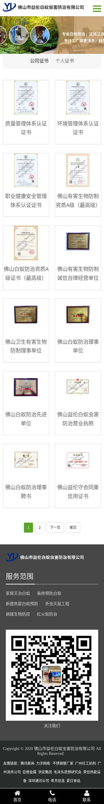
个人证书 (64, 60)
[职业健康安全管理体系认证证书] (26, 170)
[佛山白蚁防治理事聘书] (26, 461)
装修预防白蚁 (49, 593)
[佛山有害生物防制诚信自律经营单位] (78, 243)
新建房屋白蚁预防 (22, 603)
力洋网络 (43, 764)
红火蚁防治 (47, 614)
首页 (17, 799)
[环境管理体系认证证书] (78, 97)
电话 (52, 799)
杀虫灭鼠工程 (57, 603)
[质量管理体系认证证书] (26, 97)
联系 (87, 799)
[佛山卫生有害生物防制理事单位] (26, 316)
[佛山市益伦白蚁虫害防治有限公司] (43, 7)
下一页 (55, 528)
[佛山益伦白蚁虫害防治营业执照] (78, 388)
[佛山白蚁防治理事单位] (78, 316)
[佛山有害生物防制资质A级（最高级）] (78, 170)
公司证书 (39, 60)
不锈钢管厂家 (63, 764)
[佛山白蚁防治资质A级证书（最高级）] (26, 243)
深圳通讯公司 (38, 781)
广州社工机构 (85, 764)
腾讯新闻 (27, 764)
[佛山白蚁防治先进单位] (26, 388)
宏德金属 (29, 772)
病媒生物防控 (18, 614)
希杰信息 (58, 781)
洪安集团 (45, 772)
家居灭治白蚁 (18, 593)
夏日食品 (73, 781)
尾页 (73, 528)
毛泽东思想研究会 (67, 772)
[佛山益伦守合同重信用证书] (78, 461)
